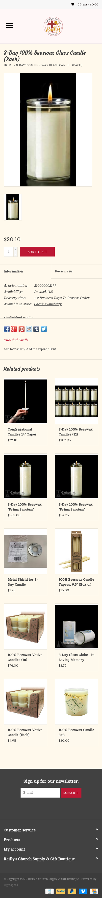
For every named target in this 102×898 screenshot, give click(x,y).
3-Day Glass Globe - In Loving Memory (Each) (76, 657)
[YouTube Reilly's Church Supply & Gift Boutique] (55, 808)
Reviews (63, 271)
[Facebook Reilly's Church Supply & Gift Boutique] (38, 808)
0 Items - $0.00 (87, 4)
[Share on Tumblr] (36, 329)
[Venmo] (82, 891)
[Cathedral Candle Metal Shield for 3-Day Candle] (25, 551)
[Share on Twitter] (44, 329)
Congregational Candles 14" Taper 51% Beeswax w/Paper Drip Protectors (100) (25, 432)
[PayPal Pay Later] (71, 891)
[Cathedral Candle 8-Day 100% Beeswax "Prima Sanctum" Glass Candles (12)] (25, 476)
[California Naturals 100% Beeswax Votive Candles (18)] (25, 626)
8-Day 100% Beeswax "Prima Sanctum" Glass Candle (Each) (76, 507)
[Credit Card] (93, 891)
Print (53, 349)
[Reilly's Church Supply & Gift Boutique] (60, 26)
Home (8, 65)
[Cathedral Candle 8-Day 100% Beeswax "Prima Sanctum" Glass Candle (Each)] (76, 476)
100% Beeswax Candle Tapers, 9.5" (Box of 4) (76, 582)
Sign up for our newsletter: (51, 781)
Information (13, 271)
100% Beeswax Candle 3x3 (76, 732)
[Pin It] (22, 329)
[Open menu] (9, 25)
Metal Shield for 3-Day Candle (23, 582)
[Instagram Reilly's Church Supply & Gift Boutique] (64, 808)
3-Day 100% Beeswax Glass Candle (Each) (49, 65)
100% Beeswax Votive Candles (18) (25, 657)
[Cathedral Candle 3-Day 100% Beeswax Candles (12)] (76, 401)
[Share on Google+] (14, 329)
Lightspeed (11, 885)
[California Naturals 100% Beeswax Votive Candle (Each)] (25, 702)
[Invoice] (49, 891)
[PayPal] (60, 891)
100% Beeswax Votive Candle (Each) (25, 732)
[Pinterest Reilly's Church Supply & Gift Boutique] (47, 808)
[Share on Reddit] (29, 329)
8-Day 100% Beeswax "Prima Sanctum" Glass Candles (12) (25, 507)
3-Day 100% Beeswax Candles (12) (76, 432)
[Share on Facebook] (7, 329)
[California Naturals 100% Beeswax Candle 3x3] (76, 702)
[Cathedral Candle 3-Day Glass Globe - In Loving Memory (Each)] (76, 626)
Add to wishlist (14, 349)
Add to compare (37, 349)
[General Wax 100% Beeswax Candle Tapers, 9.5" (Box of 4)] (76, 551)
